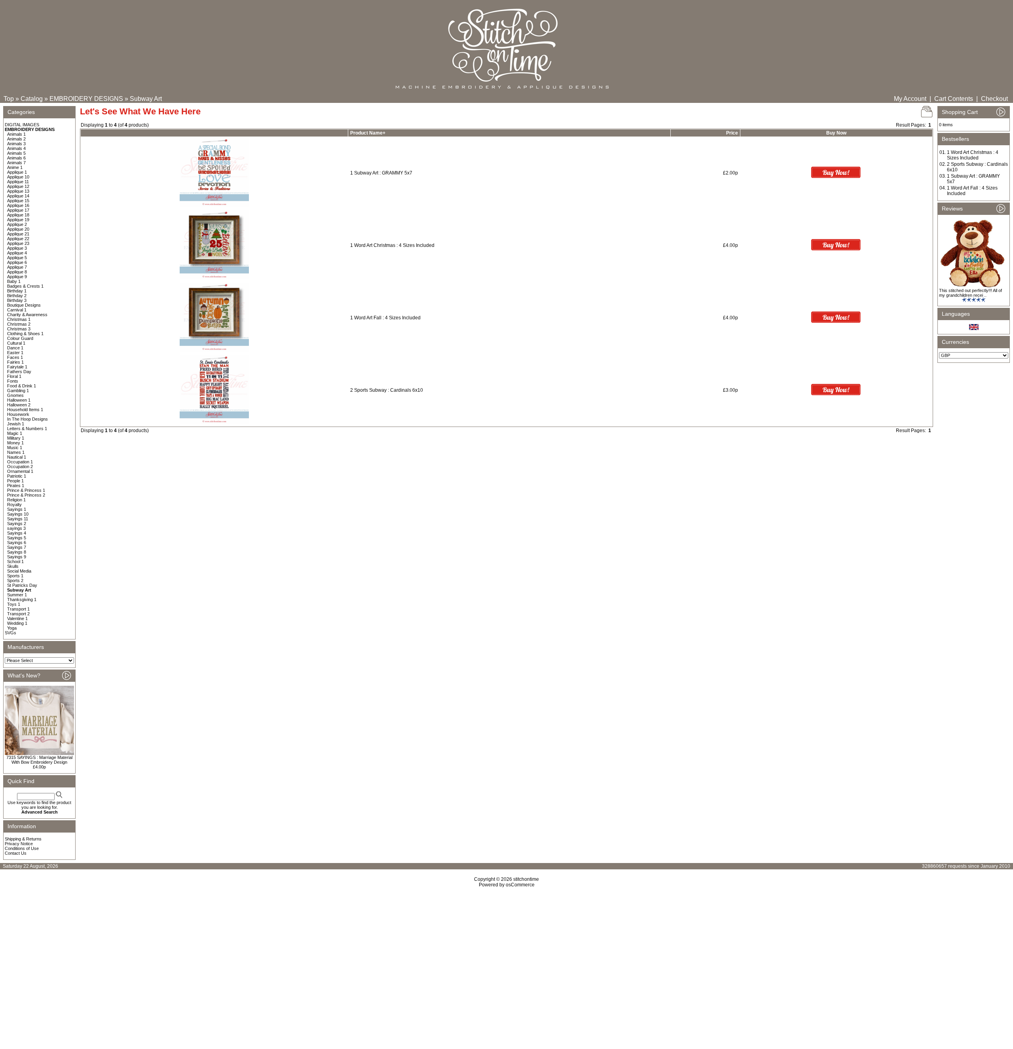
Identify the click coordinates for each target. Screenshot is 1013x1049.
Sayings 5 (16, 537)
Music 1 (14, 447)
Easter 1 (15, 352)
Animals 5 (16, 153)
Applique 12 (18, 186)
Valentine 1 (17, 618)
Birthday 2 (17, 295)
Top (9, 98)
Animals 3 (16, 143)
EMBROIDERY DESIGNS (86, 98)
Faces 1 (15, 357)
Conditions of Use (22, 848)
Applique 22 (18, 238)
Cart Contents (953, 98)
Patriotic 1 (16, 476)
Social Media (19, 571)
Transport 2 (18, 613)
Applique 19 (18, 219)
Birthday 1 (17, 290)
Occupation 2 (20, 466)
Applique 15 (18, 200)
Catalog (32, 98)
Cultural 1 (16, 343)
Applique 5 (17, 257)
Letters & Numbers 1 (27, 428)
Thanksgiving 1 (21, 599)
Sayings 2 (16, 523)
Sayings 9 (16, 556)
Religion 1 (16, 499)
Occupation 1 (20, 461)
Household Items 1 (25, 409)
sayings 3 (16, 528)
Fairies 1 (15, 362)
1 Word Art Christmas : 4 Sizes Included (392, 245)
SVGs (10, 632)
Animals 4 (16, 148)
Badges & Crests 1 (25, 286)
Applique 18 (18, 214)
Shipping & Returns (23, 839)
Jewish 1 (15, 423)
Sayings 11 (17, 518)
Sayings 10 (17, 514)
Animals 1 (16, 134)
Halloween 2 (18, 404)
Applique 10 (18, 177)
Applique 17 (18, 210)
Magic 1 (14, 433)
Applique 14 (18, 195)
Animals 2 (16, 139)
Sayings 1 (16, 509)
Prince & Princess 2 (26, 495)
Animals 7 (16, 162)
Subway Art (146, 98)
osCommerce (520, 885)
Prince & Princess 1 (26, 490)
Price (732, 133)
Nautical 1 (16, 457)
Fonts (12, 381)
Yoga (12, 628)
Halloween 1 (18, 400)
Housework (18, 414)
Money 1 (15, 442)
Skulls (13, 566)
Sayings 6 (16, 542)
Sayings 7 (16, 547)
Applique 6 (17, 262)
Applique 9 (17, 276)
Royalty (14, 504)
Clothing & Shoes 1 (25, 333)
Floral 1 (14, 376)
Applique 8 (17, 271)
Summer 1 (17, 594)
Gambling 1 (18, 390)
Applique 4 (17, 252)
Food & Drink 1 (21, 385)
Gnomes (15, 395)
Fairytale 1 (17, 366)
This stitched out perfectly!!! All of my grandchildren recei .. (970, 293)
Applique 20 (18, 229)
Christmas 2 (18, 324)
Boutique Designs (24, 305)
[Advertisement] (506, 955)
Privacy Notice (19, 843)
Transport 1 (18, 609)
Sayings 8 (16, 552)
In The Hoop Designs (27, 419)
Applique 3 (17, 248)
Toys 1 (13, 604)
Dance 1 (15, 347)
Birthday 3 (17, 300)
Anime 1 (15, 167)
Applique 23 (18, 243)
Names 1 (16, 452)
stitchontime (526, 879)
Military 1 (15, 438)
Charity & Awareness (27, 314)
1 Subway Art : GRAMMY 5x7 (381, 173)
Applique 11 (18, 181)
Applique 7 (17, 267)
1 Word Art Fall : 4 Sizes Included (385, 318)
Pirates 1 (15, 485)
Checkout (994, 98)
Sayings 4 (16, 533)
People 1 (15, 480)
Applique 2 (17, 224)
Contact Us (16, 853)
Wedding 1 (17, 623)
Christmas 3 (18, 328)
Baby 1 (14, 281)
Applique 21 (18, 233)
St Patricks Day (22, 585)
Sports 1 (15, 575)
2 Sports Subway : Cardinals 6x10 (386, 390)
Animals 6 (16, 158)
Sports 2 (15, 580)
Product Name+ (367, 133)
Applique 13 (18, 191)
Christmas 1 (18, 319)
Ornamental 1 (20, 471)
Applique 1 (17, 172)
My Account (910, 98)
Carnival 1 (17, 309)
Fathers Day (19, 371)
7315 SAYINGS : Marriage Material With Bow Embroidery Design (39, 759)
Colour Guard (20, 338)
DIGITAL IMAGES (22, 124)
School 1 (15, 561)
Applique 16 (18, 205)
